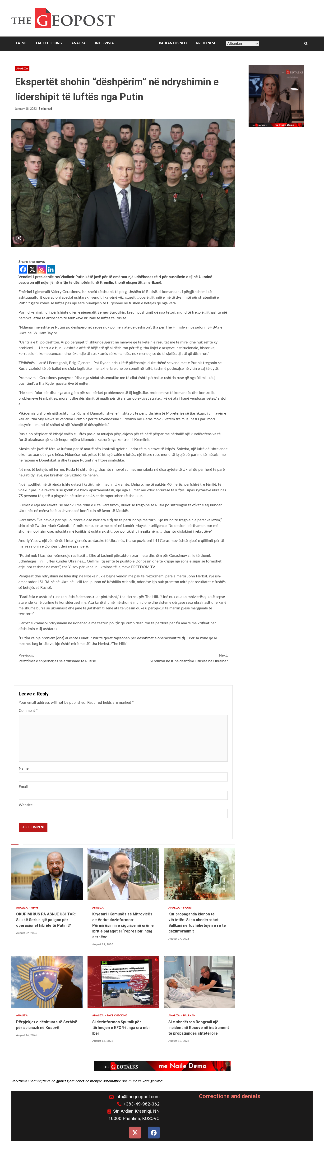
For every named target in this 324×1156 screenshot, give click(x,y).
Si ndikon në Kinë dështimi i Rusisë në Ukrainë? (189, 658)
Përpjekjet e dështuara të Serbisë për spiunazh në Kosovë (47, 982)
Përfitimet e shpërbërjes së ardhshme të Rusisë (57, 658)
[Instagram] (41, 269)
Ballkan (189, 1015)
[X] (32, 269)
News (34, 907)
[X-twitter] (135, 1132)
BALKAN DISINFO (173, 43)
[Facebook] (23, 269)
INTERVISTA (104, 43)
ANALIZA (78, 43)
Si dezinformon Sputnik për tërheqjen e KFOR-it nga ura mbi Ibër (123, 982)
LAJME (21, 43)
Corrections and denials (229, 1096)
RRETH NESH (206, 43)
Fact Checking (117, 1015)
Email (23, 787)
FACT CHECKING (49, 43)
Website (25, 805)
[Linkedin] (51, 269)
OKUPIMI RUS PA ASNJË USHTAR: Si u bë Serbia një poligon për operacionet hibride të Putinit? (47, 874)
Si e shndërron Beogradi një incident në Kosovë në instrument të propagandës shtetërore (199, 982)
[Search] (306, 43)
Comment (28, 711)
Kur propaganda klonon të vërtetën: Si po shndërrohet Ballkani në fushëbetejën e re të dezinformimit (199, 874)
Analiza (22, 68)
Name (23, 768)
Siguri (187, 907)
